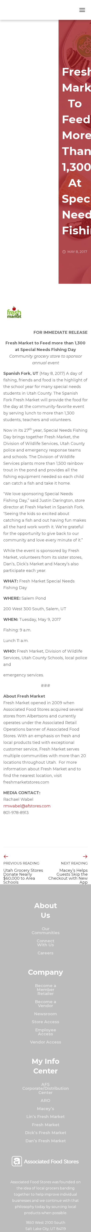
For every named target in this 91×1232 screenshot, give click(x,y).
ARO (45, 1100)
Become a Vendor (45, 1003)
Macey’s (45, 1108)
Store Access (45, 1021)
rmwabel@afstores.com (27, 806)
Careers (45, 953)
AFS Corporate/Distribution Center (45, 1088)
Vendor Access (45, 1042)
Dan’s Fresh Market (45, 1140)
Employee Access (45, 1031)
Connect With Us (45, 942)
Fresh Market (45, 1124)
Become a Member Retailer (45, 989)
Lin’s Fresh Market (45, 1116)
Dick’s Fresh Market (45, 1132)
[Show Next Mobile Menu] (82, 10)
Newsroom (45, 1013)
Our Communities (46, 930)
